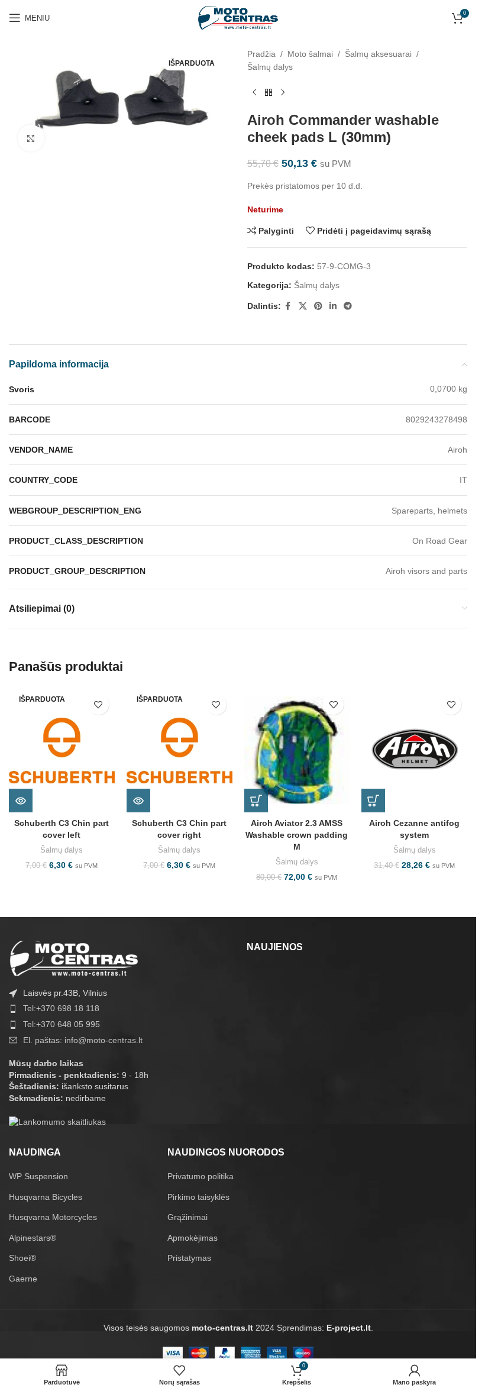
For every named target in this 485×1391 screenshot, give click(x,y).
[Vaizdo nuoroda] (74, 957)
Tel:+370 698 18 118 (61, 1008)
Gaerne (23, 1278)
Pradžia (261, 54)
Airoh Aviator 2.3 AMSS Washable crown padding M (296, 834)
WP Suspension (38, 1176)
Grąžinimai (187, 1217)
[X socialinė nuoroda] (303, 306)
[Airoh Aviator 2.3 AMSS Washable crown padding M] (297, 750)
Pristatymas (189, 1258)
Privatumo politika (200, 1176)
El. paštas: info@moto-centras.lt (83, 1040)
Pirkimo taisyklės (198, 1197)
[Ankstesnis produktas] (254, 93)
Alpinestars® (32, 1237)
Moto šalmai (310, 54)
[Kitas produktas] (283, 93)
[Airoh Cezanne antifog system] (414, 750)
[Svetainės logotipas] (238, 17)
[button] (256, 800)
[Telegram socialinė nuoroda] (347, 306)
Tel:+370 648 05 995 (61, 1024)
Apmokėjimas (192, 1237)
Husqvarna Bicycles (45, 1197)
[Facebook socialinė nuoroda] (288, 306)
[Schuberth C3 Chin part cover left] (62, 750)
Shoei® (22, 1258)
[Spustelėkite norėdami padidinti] (31, 138)
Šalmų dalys (270, 67)
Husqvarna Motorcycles (53, 1217)
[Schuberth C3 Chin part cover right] (179, 750)
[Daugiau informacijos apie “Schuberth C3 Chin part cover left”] (21, 800)
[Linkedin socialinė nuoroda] (333, 306)
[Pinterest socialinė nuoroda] (318, 306)
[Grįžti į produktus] (268, 93)
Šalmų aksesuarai (378, 54)
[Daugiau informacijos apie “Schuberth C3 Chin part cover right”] (138, 800)
